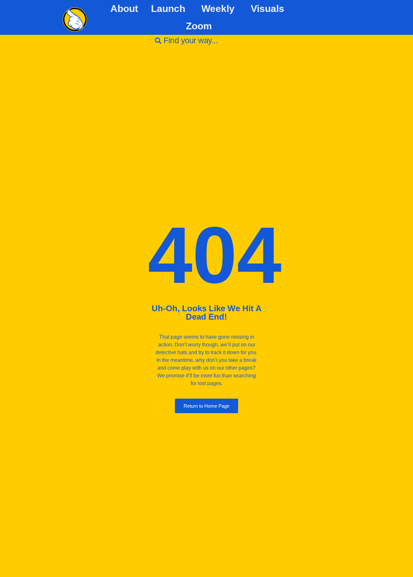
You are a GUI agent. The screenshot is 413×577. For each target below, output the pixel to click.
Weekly (218, 8)
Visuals (267, 8)
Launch (168, 8)
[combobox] (206, 40)
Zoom (199, 26)
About (124, 8)
